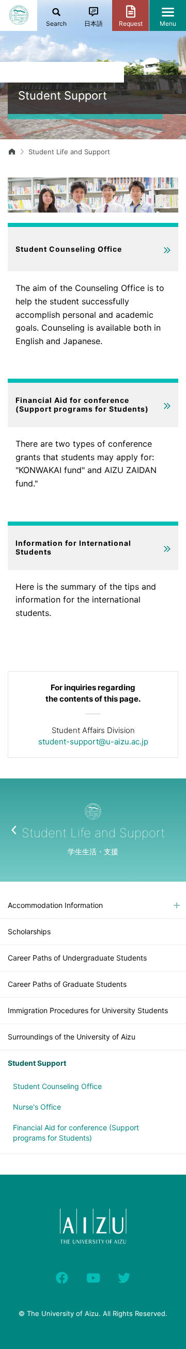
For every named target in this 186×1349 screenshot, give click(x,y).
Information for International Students (73, 547)
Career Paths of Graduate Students (67, 984)
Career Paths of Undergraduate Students (77, 957)
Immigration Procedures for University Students (88, 1010)
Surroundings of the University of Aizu (71, 1036)
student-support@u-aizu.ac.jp (93, 741)
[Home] (12, 152)
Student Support (37, 1063)
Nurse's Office (37, 1106)
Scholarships (29, 931)
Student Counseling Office (69, 249)
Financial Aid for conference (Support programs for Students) (82, 404)
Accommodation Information (55, 905)
